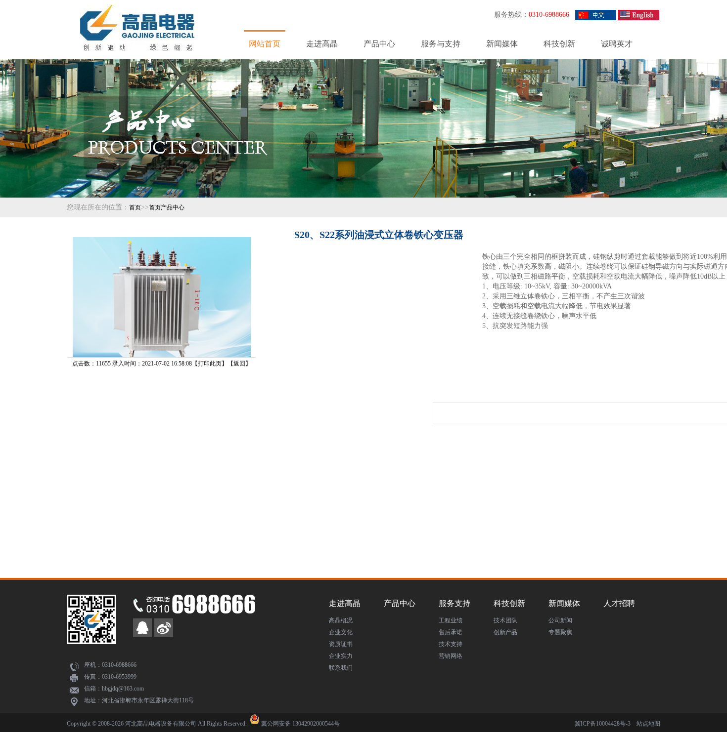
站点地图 (648, 723)
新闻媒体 (502, 44)
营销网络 (450, 655)
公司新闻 (560, 620)
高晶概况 (341, 620)
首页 (135, 207)
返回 (239, 363)
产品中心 (379, 44)
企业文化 (341, 632)
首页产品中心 (166, 207)
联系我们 (341, 667)
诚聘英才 (617, 44)
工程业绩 (450, 620)
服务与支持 (440, 44)
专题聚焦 (560, 632)
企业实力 (341, 655)
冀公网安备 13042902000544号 (300, 723)
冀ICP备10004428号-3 (603, 723)
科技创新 (559, 44)
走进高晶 (322, 44)
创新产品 (505, 632)
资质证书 (341, 644)
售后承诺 (450, 632)
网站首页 (264, 44)
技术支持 (450, 644)
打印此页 (210, 363)
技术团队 (505, 620)
